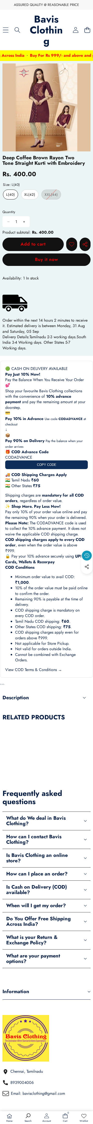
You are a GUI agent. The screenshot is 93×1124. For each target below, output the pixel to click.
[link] (83, 1118)
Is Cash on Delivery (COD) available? (36, 889)
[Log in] (75, 30)
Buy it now (46, 259)
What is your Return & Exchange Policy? (32, 940)
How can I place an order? (37, 873)
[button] (87, 30)
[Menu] (5, 30)
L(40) (10, 194)
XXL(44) (53, 195)
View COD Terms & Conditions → (33, 670)
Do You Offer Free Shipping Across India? (38, 921)
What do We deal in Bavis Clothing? (36, 821)
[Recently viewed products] (87, 556)
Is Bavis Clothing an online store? (37, 858)
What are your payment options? (33, 958)
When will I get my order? (36, 905)
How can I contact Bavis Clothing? (34, 839)
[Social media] (87, 567)
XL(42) (29, 194)
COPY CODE (46, 465)
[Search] (17, 30)
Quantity (8, 212)
